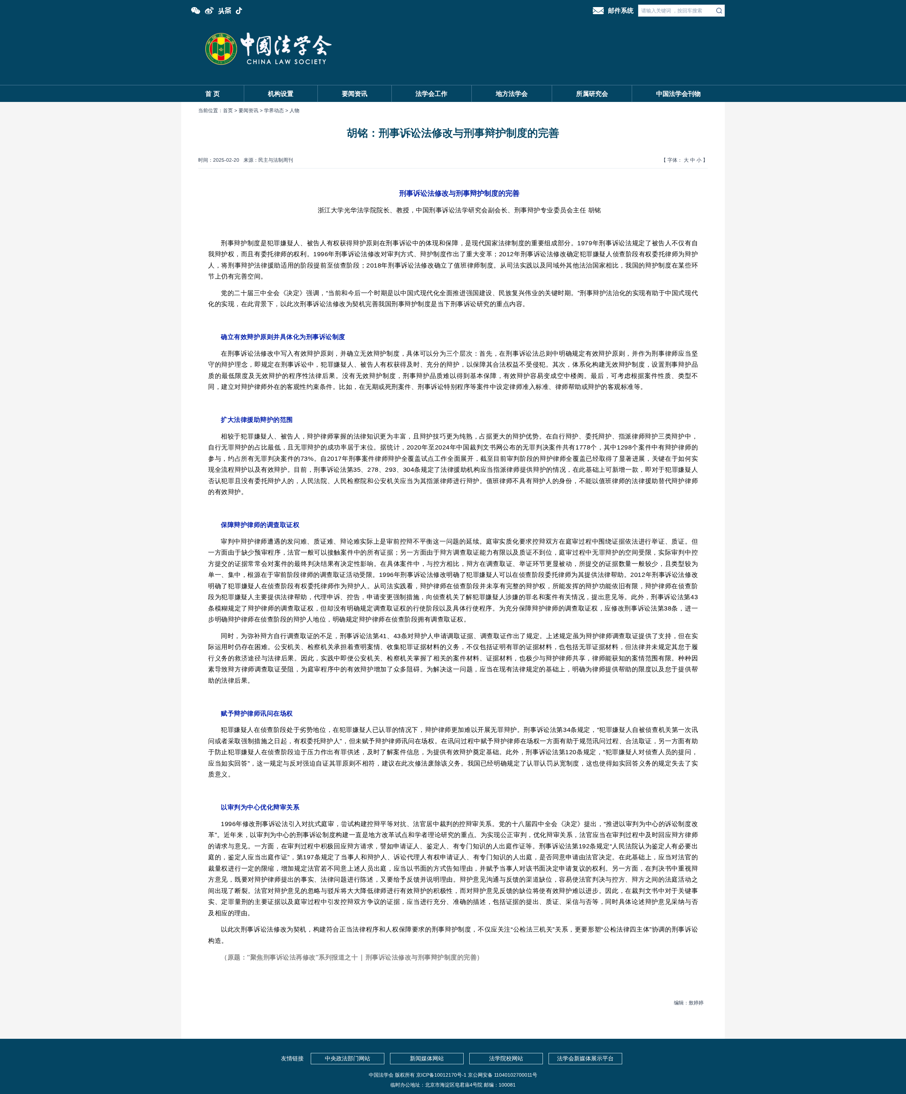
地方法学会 (512, 93)
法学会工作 (431, 93)
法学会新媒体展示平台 (585, 1058)
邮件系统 (620, 10)
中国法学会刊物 (678, 93)
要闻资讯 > (251, 110)
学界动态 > (276, 110)
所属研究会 (592, 93)
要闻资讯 (354, 93)
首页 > (231, 110)
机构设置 (280, 93)
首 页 (212, 93)
